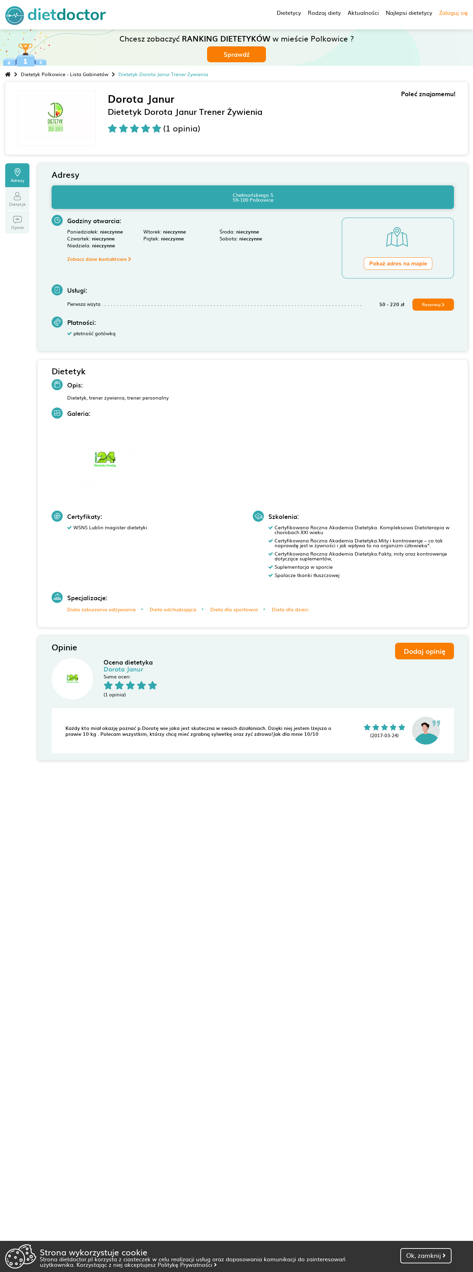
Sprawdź (237, 54)
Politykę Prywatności (186, 1264)
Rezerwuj (432, 304)
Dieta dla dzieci (290, 609)
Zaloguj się (453, 12)
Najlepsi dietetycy (409, 12)
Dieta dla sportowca (234, 609)
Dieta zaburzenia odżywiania (101, 609)
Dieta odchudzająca (173, 609)
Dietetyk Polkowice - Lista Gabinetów (64, 74)
